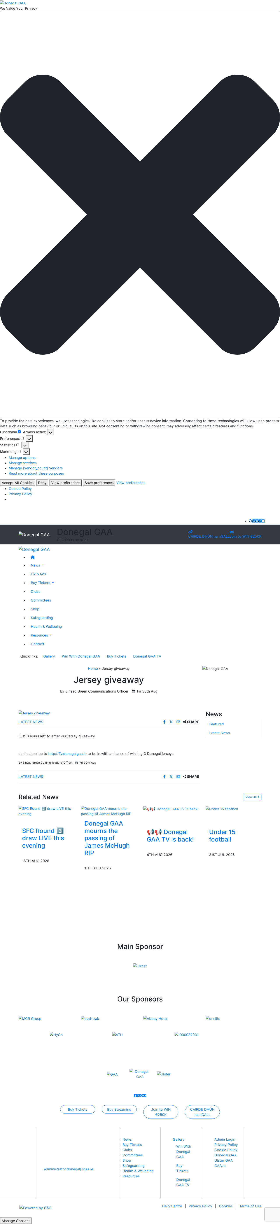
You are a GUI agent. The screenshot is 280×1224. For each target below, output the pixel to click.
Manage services (23, 463)
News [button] (36, 565)
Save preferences (99, 482)
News (127, 1139)
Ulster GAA (223, 1160)
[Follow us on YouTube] (263, 521)
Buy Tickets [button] (41, 582)
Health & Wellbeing (46, 626)
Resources (131, 1176)
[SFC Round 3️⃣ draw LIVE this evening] (46, 811)
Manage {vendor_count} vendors (36, 468)
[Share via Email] (179, 722)
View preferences (65, 482)
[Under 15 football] (222, 808)
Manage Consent (16, 1221)
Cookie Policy (20, 488)
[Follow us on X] (257, 521)
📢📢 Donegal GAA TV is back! (170, 835)
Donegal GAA (225, 1155)
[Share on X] (171, 722)
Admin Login (224, 1139)
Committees (41, 600)
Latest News (31, 722)
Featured (216, 724)
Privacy (200, 1206)
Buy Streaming (119, 1109)
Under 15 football (222, 835)
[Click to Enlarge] (109, 713)
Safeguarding (42, 618)
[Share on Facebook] (165, 722)
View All (251, 797)
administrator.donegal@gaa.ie (68, 1169)
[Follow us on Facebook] (254, 521)
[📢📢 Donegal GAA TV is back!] (170, 808)
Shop (35, 609)
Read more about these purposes (36, 473)
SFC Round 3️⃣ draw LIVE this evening (43, 838)
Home (93, 668)
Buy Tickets (116, 656)
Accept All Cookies (17, 482)
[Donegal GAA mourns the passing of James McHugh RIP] (109, 811)
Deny (42, 482)
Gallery (49, 656)
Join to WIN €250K (245, 536)
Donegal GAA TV (147, 656)
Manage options (22, 457)
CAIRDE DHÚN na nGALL (209, 536)
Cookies (226, 1206)
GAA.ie (220, 1165)
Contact (37, 644)
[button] (140, 214)
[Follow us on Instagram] (260, 521)
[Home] (144, 557)
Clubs (35, 591)
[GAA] (112, 1074)
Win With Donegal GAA (81, 656)
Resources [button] (40, 635)
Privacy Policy (20, 494)
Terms (250, 1206)
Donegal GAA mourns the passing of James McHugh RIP (107, 838)
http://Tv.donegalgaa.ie (67, 753)
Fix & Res (38, 574)
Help (172, 1206)
